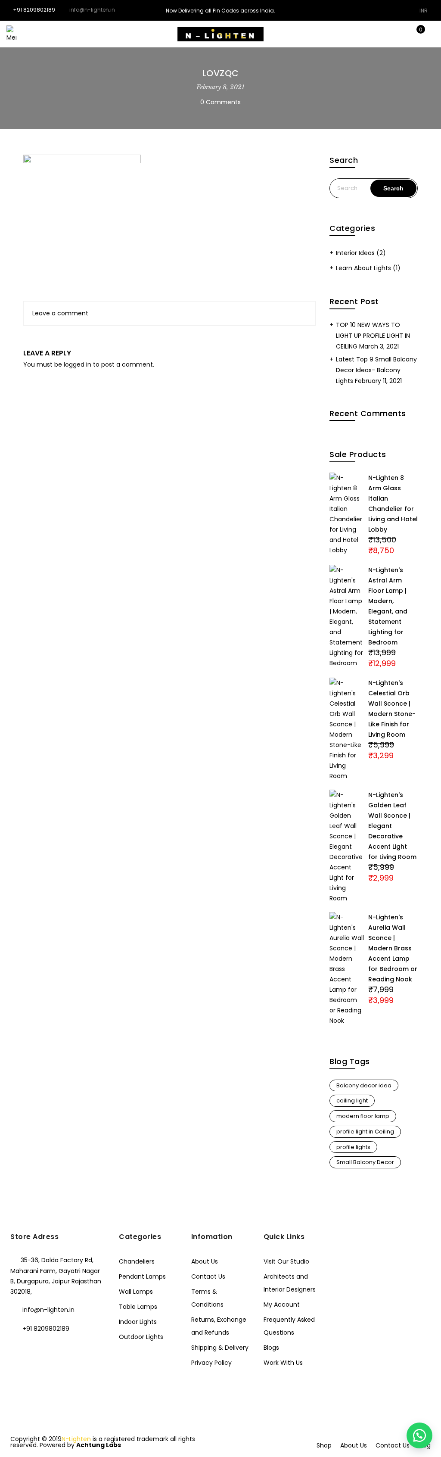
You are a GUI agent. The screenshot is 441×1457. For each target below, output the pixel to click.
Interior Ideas (355, 253)
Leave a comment (60, 313)
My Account (282, 1304)
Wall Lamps (136, 1291)
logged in (77, 364)
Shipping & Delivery (219, 1347)
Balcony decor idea (363, 1085)
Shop (324, 1445)
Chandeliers (137, 1261)
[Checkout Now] (428, 34)
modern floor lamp (362, 1116)
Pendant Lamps (142, 1276)
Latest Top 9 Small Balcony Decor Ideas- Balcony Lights (376, 370)
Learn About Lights (363, 268)
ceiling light (352, 1100)
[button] (419, 1435)
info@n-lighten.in (48, 1309)
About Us (204, 1261)
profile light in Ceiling (365, 1131)
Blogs (271, 1347)
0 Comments (220, 102)
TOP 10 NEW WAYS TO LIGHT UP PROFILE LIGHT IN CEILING (373, 336)
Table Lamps (138, 1306)
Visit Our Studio (286, 1261)
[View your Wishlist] (401, 34)
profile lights (353, 1147)
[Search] (374, 34)
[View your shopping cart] (414, 34)
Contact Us (208, 1276)
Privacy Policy (211, 1362)
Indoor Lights (138, 1321)
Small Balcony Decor (365, 1162)
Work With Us (283, 1362)
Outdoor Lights (141, 1336)
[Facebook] (18, 1347)
